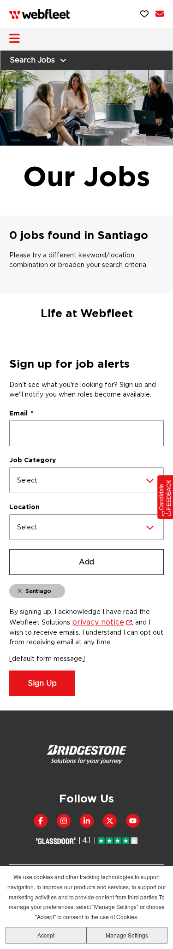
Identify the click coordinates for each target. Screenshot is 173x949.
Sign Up (42, 683)
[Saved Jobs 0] (144, 14)
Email (21, 413)
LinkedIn (87, 821)
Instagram (64, 821)
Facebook (41, 821)
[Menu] (14, 39)
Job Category (32, 460)
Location (24, 507)
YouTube (133, 821)
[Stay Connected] (159, 14)
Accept (45, 935)
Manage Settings (127, 935)
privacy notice (98, 622)
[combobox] (86, 480)
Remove (20, 591)
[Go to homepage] (39, 14)
